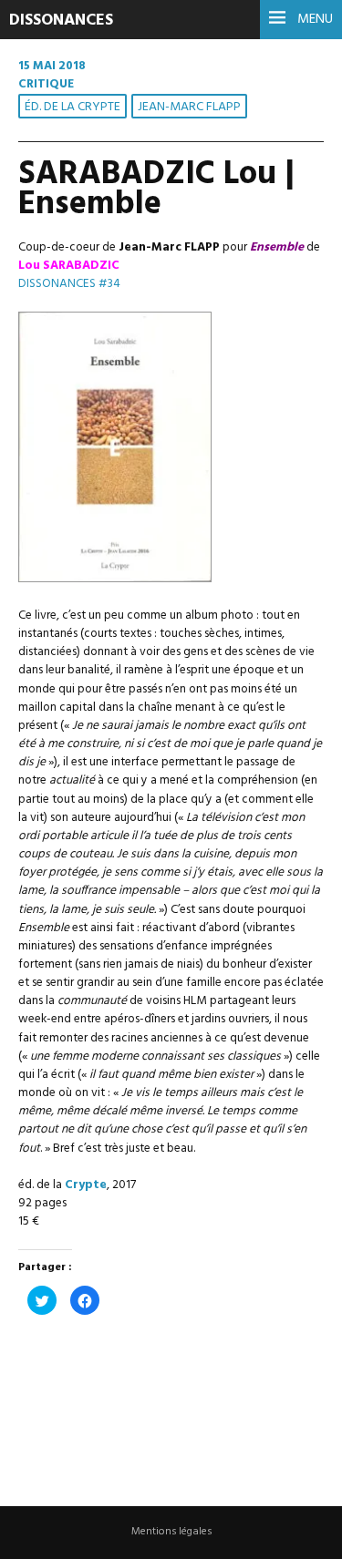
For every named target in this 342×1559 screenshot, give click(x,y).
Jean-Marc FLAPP (189, 107)
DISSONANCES (61, 20)
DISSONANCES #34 (69, 283)
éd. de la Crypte (72, 107)
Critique (46, 84)
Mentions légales (171, 1531)
